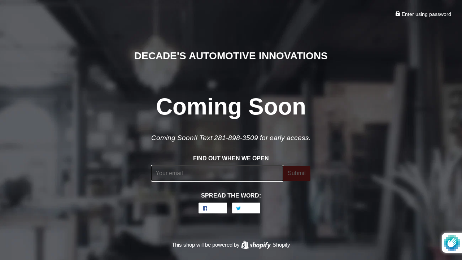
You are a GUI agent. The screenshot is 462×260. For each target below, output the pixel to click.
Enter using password (425, 14)
